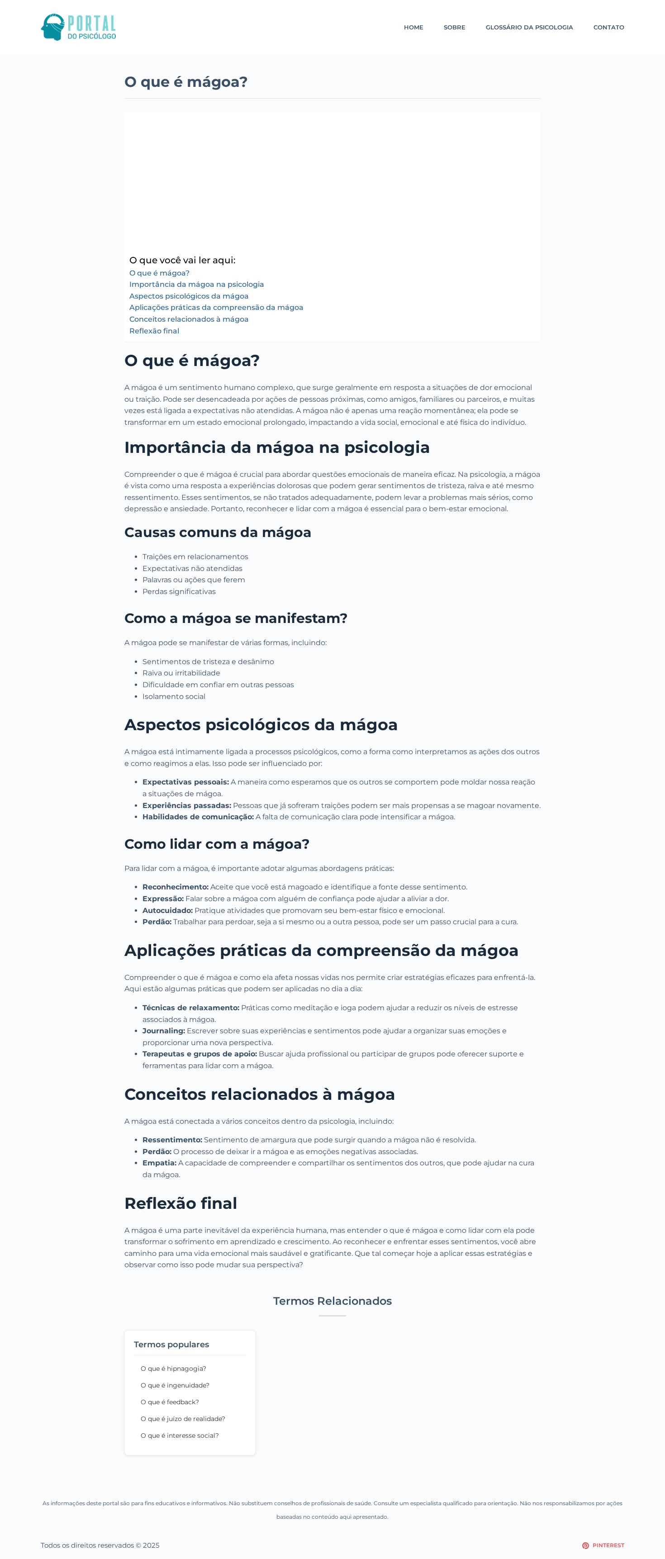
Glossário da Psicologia (529, 27)
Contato (609, 27)
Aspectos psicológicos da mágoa (189, 296)
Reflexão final (154, 331)
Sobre (455, 27)
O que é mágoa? (159, 273)
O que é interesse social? (180, 1435)
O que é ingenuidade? (175, 1385)
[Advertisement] (330, 185)
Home (413, 27)
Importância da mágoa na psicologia (196, 284)
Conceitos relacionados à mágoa (189, 319)
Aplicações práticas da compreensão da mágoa (216, 307)
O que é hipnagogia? (173, 1368)
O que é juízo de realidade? (183, 1419)
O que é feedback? (170, 1402)
